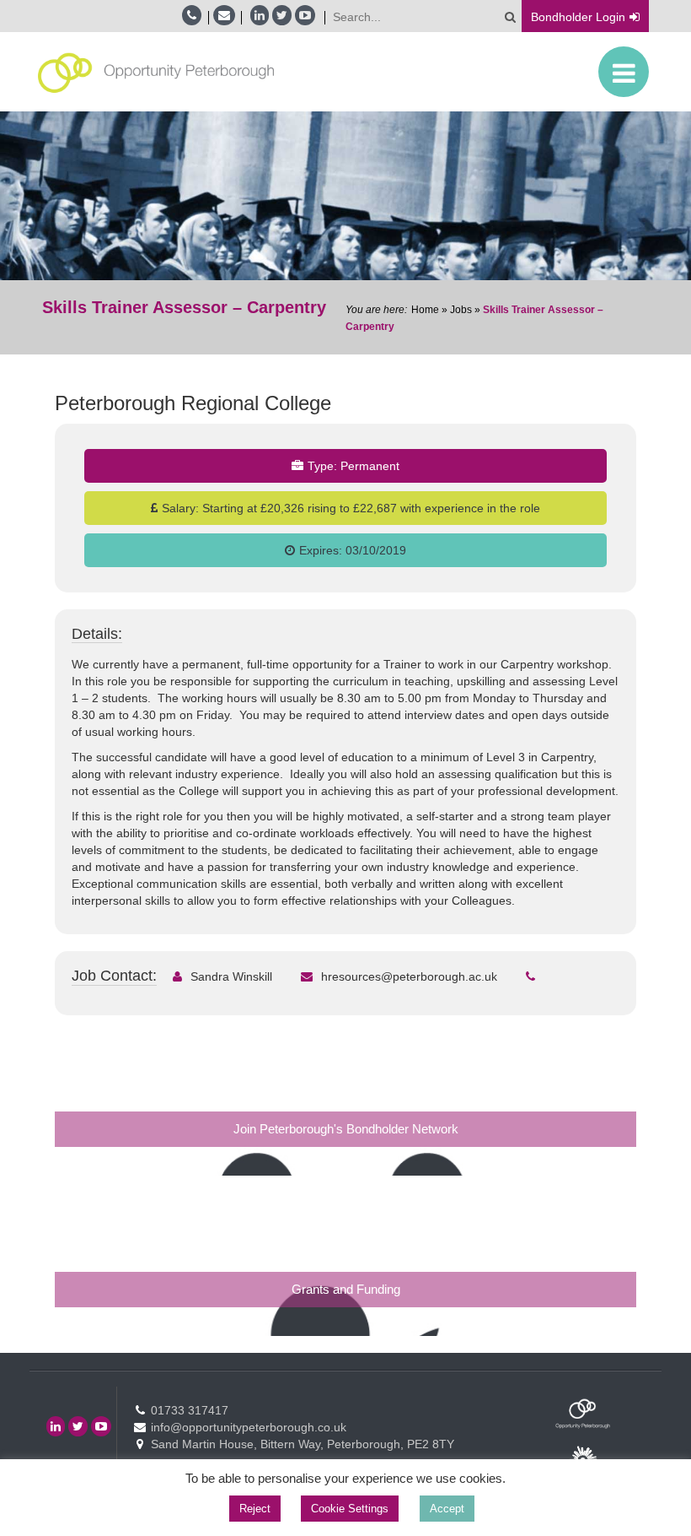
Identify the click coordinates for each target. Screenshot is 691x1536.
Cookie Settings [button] (349, 1508)
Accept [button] (447, 1508)
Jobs (461, 310)
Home (425, 310)
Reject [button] (255, 1508)
